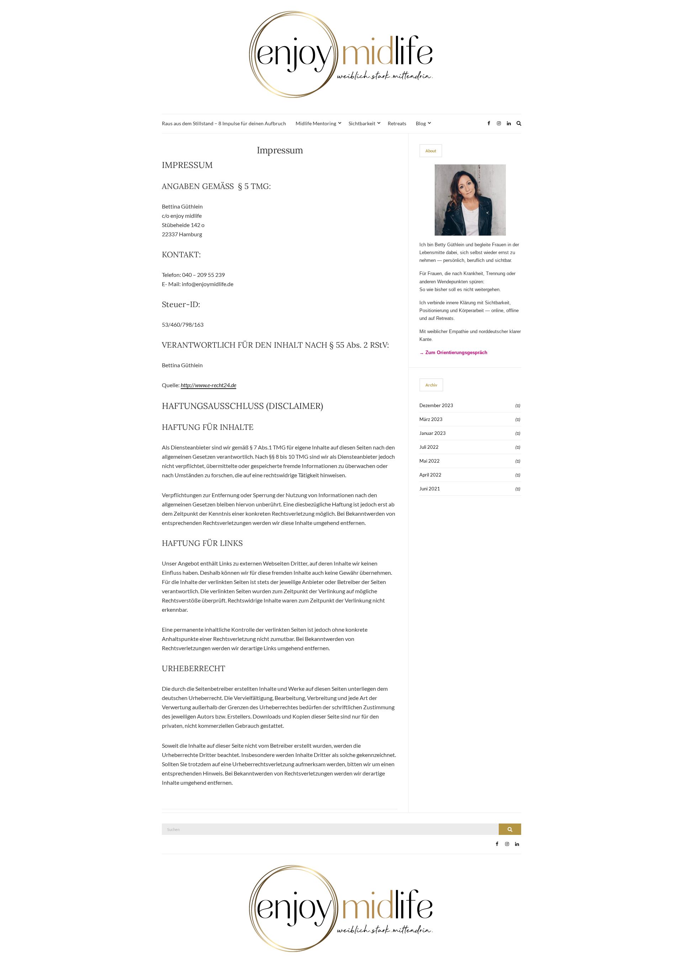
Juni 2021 (429, 488)
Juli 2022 (429, 447)
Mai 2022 (429, 461)
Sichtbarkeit (362, 123)
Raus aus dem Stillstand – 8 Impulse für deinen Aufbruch (224, 123)
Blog (421, 123)
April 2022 (430, 475)
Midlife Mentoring (316, 123)
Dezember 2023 (436, 405)
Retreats (397, 123)
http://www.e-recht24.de (208, 385)
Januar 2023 (432, 433)
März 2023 (431, 419)
